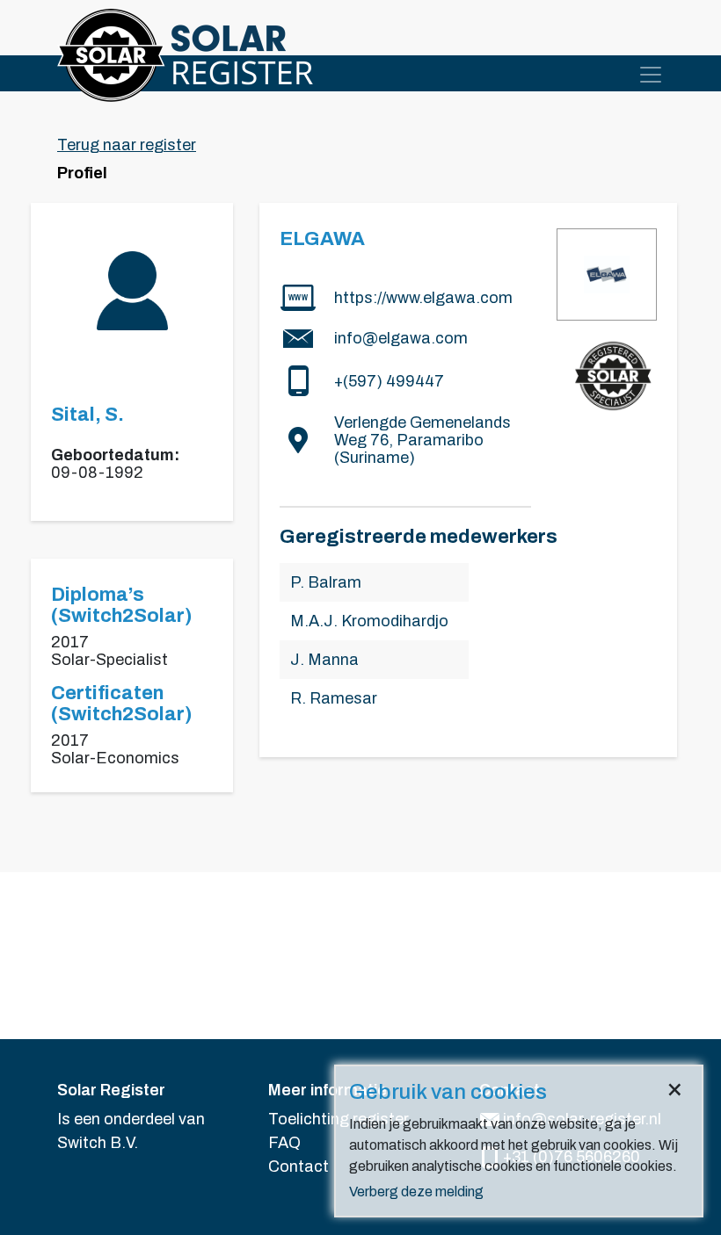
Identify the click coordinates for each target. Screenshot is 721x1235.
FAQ (284, 1143)
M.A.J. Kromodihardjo (369, 621)
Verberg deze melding (416, 1191)
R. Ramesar (333, 698)
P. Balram (325, 582)
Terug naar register (126, 145)
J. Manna (324, 659)
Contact (298, 1166)
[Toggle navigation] (650, 74)
